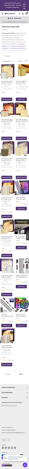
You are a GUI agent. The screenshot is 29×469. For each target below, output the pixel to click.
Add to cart (21, 99)
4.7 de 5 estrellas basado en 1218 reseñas (14, 22)
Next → (21, 374)
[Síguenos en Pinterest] (9, 448)
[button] (26, 61)
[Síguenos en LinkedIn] (15, 448)
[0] (26, 14)
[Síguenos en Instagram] (6, 448)
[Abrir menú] (2, 13)
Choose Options (6, 99)
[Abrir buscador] (20, 13)
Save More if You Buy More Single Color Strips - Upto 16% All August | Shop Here (12, 5)
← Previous (7, 374)
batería (13, 50)
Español (4, 440)
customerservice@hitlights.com (16, 432)
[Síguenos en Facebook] (3, 448)
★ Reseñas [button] (27, 236)
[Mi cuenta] (23, 13)
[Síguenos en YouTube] (12, 448)
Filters (21, 61)
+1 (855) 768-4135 (10, 430)
